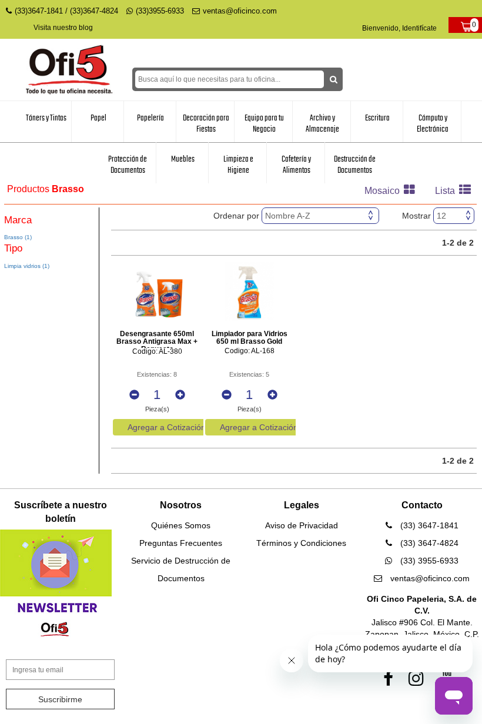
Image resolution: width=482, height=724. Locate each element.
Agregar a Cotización (167, 427)
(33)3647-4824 (94, 10)
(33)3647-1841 (39, 10)
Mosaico (383, 191)
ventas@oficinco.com (240, 10)
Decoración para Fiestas (206, 123)
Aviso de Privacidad (301, 525)
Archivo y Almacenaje (322, 123)
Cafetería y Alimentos (296, 164)
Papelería (150, 118)
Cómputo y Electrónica (432, 123)
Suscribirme (60, 699)
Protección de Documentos (127, 164)
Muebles (183, 159)
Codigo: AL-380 (157, 352)
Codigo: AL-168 (250, 351)
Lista (446, 191)
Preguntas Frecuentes (180, 543)
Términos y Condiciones (301, 543)
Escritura (377, 118)
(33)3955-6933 (160, 10)
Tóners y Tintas (46, 118)
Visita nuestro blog (63, 28)
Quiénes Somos (180, 525)
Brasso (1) (18, 237)
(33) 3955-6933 (428, 560)
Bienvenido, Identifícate (399, 28)
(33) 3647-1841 (428, 525)
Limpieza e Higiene (238, 164)
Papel (98, 118)
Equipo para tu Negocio (264, 123)
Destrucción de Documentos (355, 164)
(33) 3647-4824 (428, 543)
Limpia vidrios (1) (26, 266)
